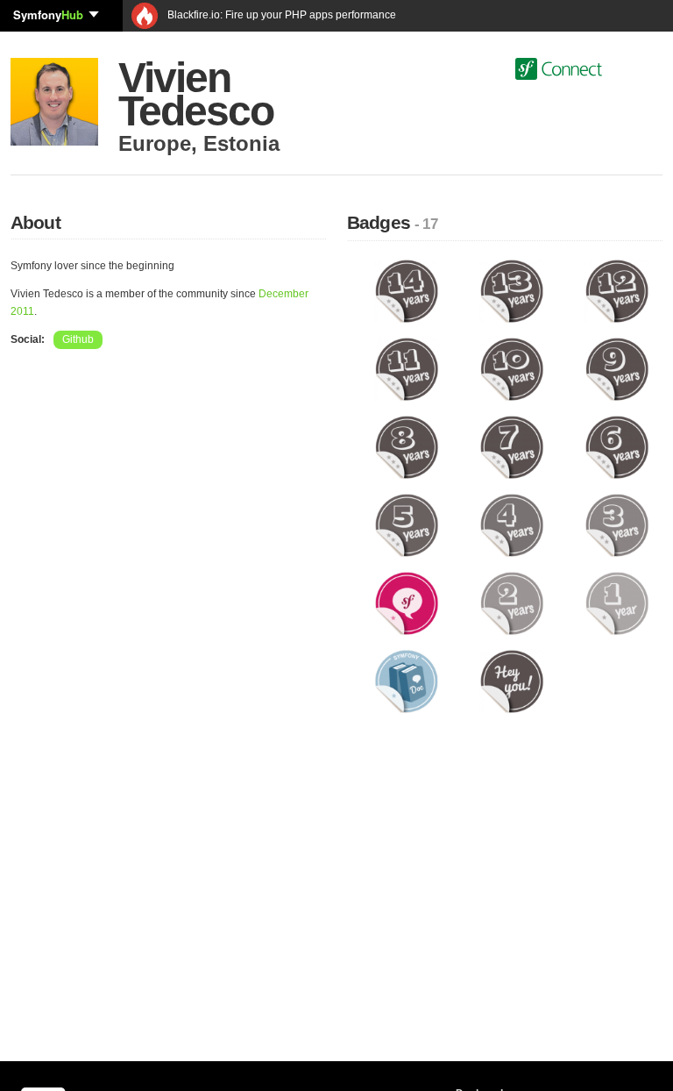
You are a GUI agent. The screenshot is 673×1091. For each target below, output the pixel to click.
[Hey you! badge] (511, 681)
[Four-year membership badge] (511, 525)
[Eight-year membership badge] (406, 447)
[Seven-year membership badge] (511, 447)
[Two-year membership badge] (511, 603)
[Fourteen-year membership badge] (406, 291)
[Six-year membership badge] (616, 447)
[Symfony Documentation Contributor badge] (406, 681)
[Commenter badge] (406, 603)
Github (78, 339)
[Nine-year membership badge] (616, 369)
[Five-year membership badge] (406, 525)
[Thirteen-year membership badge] (511, 291)
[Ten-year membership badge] (511, 369)
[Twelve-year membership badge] (616, 291)
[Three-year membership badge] (616, 525)
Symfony (48, 14)
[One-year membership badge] (616, 603)
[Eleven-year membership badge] (406, 369)
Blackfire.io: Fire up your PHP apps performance (280, 15)
